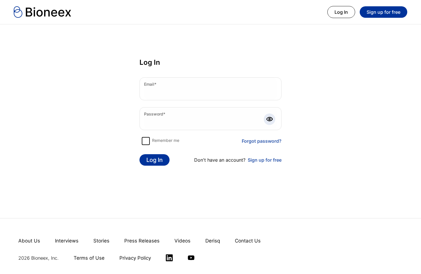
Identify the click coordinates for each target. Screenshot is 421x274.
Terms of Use (89, 258)
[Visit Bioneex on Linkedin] (169, 258)
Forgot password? (262, 141)
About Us (29, 241)
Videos (182, 241)
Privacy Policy (135, 258)
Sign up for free (383, 12)
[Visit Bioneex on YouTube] (191, 258)
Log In (341, 12)
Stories (101, 241)
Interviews (66, 241)
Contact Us (248, 241)
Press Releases (142, 241)
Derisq (212, 241)
